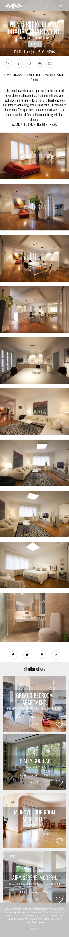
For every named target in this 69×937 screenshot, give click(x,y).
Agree (34, 929)
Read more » (38, 922)
